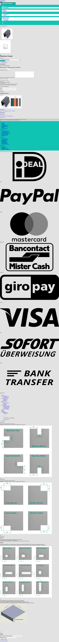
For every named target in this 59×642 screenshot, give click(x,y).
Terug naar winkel (6, 419)
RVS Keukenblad (5, 20)
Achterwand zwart (5, 139)
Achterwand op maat (5, 398)
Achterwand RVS (5, 7)
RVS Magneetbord (6, 18)
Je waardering (2, 70)
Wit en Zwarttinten (6, 14)
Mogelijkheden (5, 10)
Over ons (3, 123)
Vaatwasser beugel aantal (5, 59)
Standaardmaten (4, 6)
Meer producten (4, 16)
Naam (1, 88)
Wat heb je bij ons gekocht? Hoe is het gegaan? (7, 77)
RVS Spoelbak (4, 140)
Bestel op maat (2, 60)
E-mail (1, 89)
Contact (3, 21)
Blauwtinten (5, 15)
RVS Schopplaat (5, 19)
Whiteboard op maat (6, 407)
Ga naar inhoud (2, 0)
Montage (4, 11)
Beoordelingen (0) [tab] (4, 62)
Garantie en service (5, 126)
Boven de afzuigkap (6, 17)
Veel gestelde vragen (5, 125)
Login (5, 639)
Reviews (3, 127)
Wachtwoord (3, 637)
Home (3, 5)
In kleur (3, 13)
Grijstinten (5, 403)
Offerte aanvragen (5, 128)
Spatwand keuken (5, 143)
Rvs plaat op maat (4, 12)
